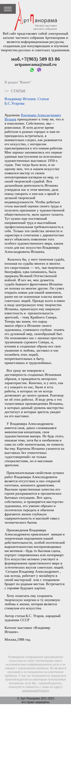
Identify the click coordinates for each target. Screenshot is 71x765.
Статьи (18, 91)
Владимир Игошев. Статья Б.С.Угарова (27, 101)
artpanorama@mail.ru (35, 690)
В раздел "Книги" (18, 82)
